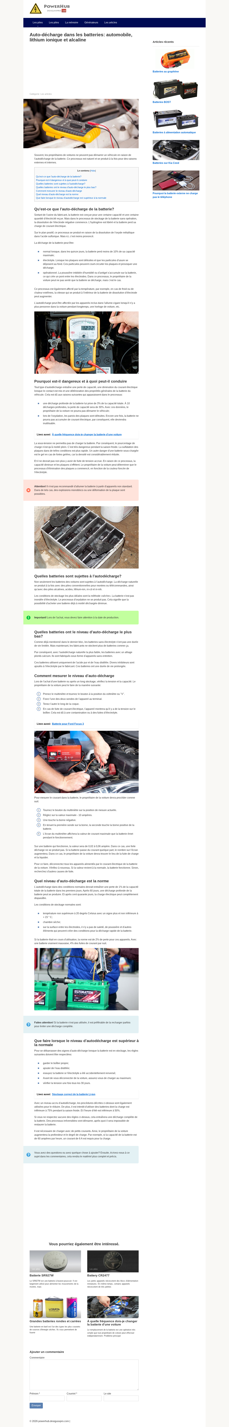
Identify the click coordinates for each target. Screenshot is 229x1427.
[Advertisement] (84, 67)
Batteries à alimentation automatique (174, 132)
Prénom (35, 1393)
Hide (93, 171)
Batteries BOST (162, 102)
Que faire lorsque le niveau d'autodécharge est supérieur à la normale (71, 198)
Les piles (38, 22)
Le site (107, 1393)
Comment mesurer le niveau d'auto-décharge (59, 191)
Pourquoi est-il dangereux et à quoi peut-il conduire (61, 180)
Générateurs (91, 22)
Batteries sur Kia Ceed (166, 163)
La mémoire (71, 22)
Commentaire (37, 1357)
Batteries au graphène (166, 71)
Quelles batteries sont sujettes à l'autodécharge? (60, 183)
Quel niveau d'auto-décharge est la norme (57, 194)
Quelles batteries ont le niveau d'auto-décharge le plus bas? (66, 187)
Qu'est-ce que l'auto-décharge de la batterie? (58, 176)
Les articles (110, 22)
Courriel (72, 1393)
